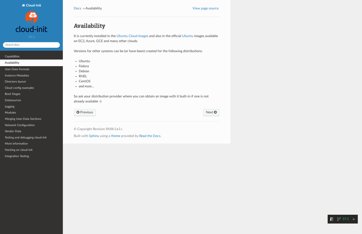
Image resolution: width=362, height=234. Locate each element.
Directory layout (15, 81)
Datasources (13, 100)
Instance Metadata (17, 75)
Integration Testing (17, 156)
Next (210, 112)
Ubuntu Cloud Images (132, 36)
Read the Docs (149, 136)
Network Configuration (20, 125)
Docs (77, 8)
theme (115, 136)
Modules (10, 112)
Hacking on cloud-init (18, 149)
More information (16, 143)
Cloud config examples (19, 87)
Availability (12, 62)
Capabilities (12, 56)
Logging (9, 106)
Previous (86, 112)
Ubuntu (187, 36)
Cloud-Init (33, 5)
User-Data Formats (17, 69)
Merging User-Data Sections (23, 118)
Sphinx (94, 136)
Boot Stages (12, 94)
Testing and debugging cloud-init (26, 137)
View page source (205, 8)
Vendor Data (13, 131)
